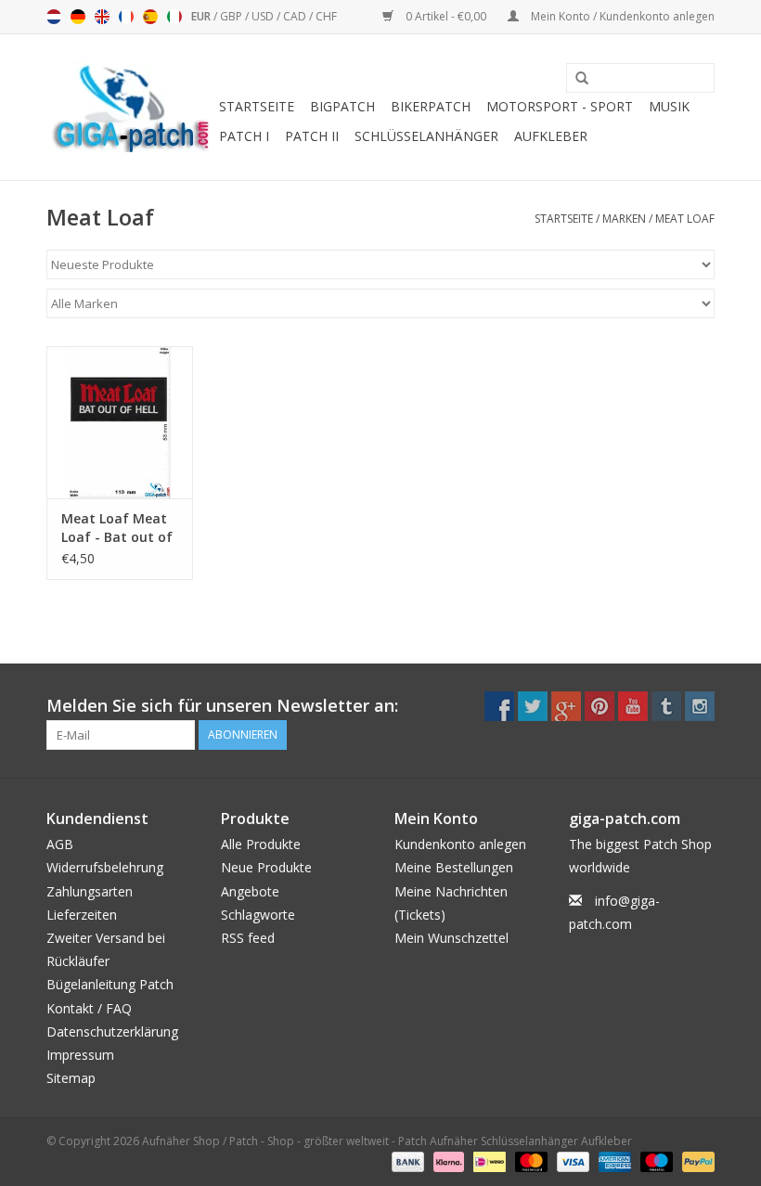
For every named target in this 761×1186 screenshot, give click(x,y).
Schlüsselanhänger (426, 136)
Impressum (80, 1055)
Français (126, 16)
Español (150, 16)
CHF (326, 16)
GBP (232, 16)
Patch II (312, 136)
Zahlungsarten (89, 891)
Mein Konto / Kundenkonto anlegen (621, 16)
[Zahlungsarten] (406, 1160)
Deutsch (78, 16)
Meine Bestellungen (453, 867)
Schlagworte (258, 914)
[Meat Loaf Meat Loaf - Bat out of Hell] (119, 422)
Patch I (244, 136)
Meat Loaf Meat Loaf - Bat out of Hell (117, 528)
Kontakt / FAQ (89, 1008)
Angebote (250, 891)
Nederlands (53, 16)
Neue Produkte (266, 867)
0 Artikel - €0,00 (446, 16)
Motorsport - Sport (559, 106)
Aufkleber (550, 136)
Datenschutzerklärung (112, 1031)
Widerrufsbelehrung (104, 867)
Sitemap (71, 1078)
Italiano (174, 16)
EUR (202, 16)
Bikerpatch (431, 106)
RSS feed (248, 938)
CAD (296, 16)
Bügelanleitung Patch (110, 984)
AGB (59, 844)
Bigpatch (342, 106)
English (102, 16)
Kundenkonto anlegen (460, 844)
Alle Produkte (261, 844)
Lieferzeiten (81, 914)
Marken (624, 218)
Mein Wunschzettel (451, 938)
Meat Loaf (685, 218)
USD (264, 16)
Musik (669, 106)
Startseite (256, 106)
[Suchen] (575, 79)
